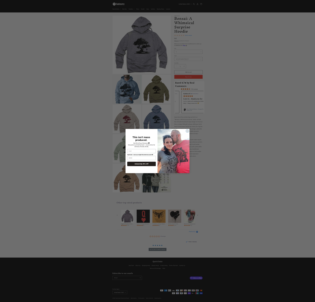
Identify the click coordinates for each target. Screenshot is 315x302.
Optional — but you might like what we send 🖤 (140, 154)
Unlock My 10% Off (141, 164)
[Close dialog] (187, 131)
